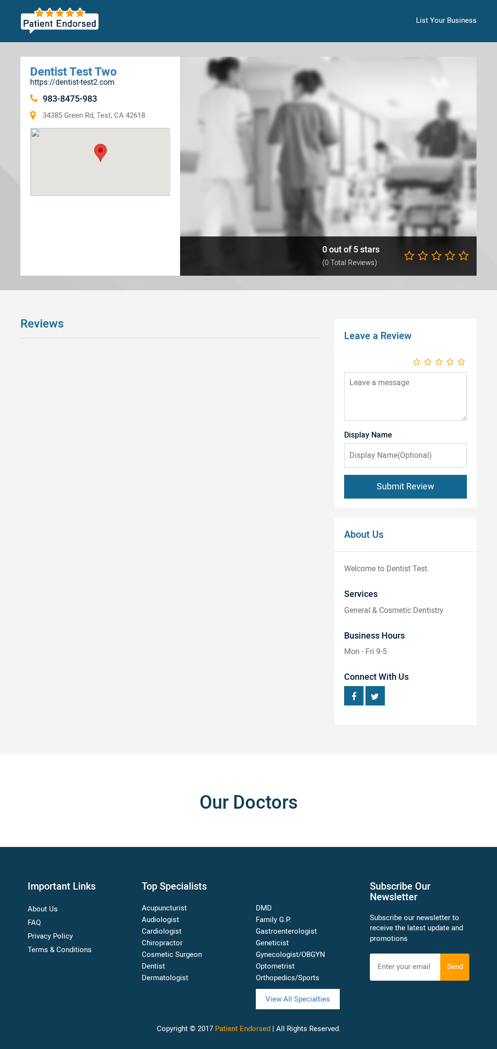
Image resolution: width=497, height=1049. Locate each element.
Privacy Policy (50, 936)
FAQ (34, 922)
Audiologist (160, 919)
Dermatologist (165, 977)
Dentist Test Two (73, 71)
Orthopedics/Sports (287, 977)
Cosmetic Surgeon (172, 954)
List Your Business (446, 20)
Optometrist (275, 966)
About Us (43, 909)
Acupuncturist (164, 908)
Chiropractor (162, 943)
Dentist (153, 966)
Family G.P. (273, 919)
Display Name (368, 434)
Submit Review (405, 486)
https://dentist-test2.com (72, 82)
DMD (264, 908)
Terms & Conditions (60, 949)
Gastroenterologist (286, 931)
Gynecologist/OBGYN (290, 954)
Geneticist (272, 943)
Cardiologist (162, 931)
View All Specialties (297, 999)
